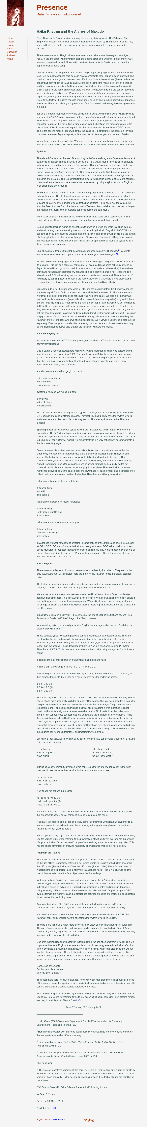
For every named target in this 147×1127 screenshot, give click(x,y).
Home (10, 38)
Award (10, 59)
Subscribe (12, 52)
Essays (10, 45)
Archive (11, 55)
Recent (10, 41)
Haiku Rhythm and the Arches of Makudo (70, 31)
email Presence (58, 1119)
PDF (54, 1108)
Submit (10, 48)
